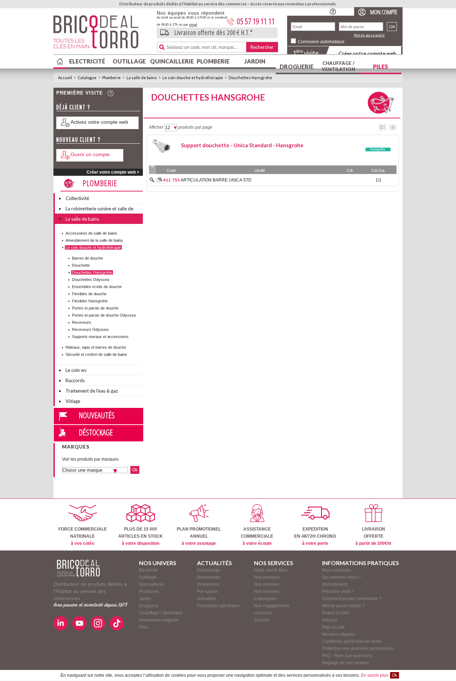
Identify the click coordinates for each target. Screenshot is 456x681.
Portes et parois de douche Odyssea (104, 315)
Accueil (65, 77)
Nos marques (267, 577)
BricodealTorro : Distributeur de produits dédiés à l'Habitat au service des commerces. (102, 34)
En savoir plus (374, 675)
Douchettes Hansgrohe (250, 77)
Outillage (129, 61)
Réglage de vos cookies (345, 662)
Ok (394, 675)
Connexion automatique (321, 41)
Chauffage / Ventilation (338, 66)
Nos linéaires (267, 591)
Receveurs (81, 322)
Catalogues (265, 598)
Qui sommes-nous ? (341, 577)
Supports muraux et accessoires (100, 336)
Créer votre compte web (367, 53)
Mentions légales (338, 634)
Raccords (75, 380)
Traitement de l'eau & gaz (92, 391)
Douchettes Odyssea (90, 279)
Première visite (79, 93)
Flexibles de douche (89, 294)
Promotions (208, 584)
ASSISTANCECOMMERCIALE (257, 536)
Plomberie (213, 61)
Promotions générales (218, 605)
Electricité (87, 61)
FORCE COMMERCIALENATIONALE (82, 536)
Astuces (329, 620)
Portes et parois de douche (95, 308)
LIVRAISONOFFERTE (373, 536)
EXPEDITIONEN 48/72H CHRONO (315, 536)
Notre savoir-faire (270, 570)
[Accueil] (78, 568)
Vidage (73, 401)
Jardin (254, 61)
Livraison (263, 612)
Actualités (206, 598)
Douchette (81, 265)
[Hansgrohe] (378, 161)
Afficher (156, 127)
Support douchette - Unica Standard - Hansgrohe (242, 145)
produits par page (195, 127)
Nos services (266, 584)
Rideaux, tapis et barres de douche (96, 347)
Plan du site (333, 627)
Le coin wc (76, 370)
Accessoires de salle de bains (91, 233)
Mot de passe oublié (369, 35)
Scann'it (261, 620)
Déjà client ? (73, 107)
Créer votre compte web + (113, 172)
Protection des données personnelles (358, 648)
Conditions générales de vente (352, 641)
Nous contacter (336, 570)
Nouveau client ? (78, 139)
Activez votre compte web (99, 122)
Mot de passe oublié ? (343, 605)
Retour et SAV (335, 612)
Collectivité (77, 198)
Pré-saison (207, 591)
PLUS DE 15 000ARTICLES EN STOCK (140, 536)
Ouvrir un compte (90, 154)
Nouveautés (97, 415)
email (193, 24)
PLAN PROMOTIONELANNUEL (199, 536)
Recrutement (334, 584)
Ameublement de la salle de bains (94, 240)
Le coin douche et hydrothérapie (192, 77)
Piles (380, 66)
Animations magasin (158, 620)
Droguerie (297, 66)
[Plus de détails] (159, 180)
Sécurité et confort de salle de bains (96, 354)
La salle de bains (141, 77)
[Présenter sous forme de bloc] (393, 127)
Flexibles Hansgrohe (90, 301)
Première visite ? (338, 591)
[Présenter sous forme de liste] (382, 127)
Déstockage (96, 432)
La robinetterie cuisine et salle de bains (99, 210)
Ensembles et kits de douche (97, 287)
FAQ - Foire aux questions (347, 655)
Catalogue (87, 77)
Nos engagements (272, 605)
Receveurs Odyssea (90, 329)
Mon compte (383, 12)
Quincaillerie (171, 61)
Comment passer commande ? (352, 598)
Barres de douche (87, 258)
